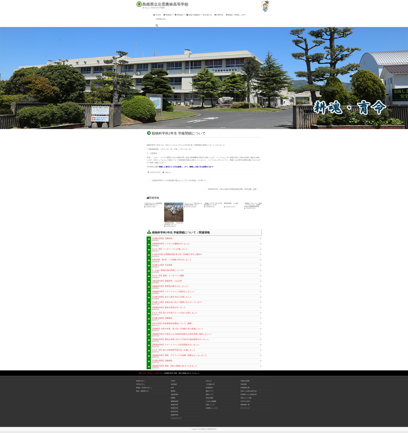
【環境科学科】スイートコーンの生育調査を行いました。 (176, 345)
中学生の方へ (140, 384)
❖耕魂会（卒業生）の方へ (236, 15)
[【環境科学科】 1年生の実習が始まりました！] (173, 203)
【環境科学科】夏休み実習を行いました (168, 308)
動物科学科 (174, 415)
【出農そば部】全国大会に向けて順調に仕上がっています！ (177, 302)
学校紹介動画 (245, 381)
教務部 (173, 391)
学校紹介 (168, 15)
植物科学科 (158, 373)
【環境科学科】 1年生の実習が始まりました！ (173, 223)
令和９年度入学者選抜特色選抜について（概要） (172, 323)
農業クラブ (209, 391)
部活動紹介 (209, 387)
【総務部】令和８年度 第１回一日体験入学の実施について (177, 329)
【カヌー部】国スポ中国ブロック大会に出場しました (174, 313)
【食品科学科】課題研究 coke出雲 (166, 281)
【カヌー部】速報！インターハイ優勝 (167, 276)
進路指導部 (174, 394)
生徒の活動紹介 (194, 15)
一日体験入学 (210, 384)
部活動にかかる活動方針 (249, 394)
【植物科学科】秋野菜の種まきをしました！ (170, 286)
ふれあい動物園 (211, 401)
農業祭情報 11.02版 (231, 203)
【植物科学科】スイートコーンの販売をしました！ (173, 292)
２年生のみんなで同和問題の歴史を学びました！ (153, 204)
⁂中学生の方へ (161, 19)
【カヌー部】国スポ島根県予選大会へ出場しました (173, 350)
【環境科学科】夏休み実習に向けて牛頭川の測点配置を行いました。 (181, 339)
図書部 (173, 398)
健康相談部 (174, 401)
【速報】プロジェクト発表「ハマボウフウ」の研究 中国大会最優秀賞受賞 (253, 204)
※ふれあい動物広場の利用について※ (167, 270)
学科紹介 (180, 15)
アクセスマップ (176, 418)
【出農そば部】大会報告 (161, 265)
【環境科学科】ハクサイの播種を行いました (170, 244)
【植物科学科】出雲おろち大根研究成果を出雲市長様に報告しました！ (182, 334)
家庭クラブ (209, 394)
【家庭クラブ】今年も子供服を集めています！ (213, 204)
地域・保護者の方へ (142, 391)
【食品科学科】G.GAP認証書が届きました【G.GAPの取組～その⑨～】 (177, 180)
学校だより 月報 (246, 398)
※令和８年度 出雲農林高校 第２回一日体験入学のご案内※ (176, 254)
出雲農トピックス (212, 408)
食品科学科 (174, 411)
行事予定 (219, 15)
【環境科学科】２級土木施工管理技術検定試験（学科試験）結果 (233, 189)
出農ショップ (210, 404)
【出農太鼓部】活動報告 (161, 238)
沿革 (172, 387)
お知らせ (208, 15)
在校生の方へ (140, 381)
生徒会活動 (209, 398)
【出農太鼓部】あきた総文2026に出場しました (171, 297)
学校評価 (243, 384)
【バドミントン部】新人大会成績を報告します (193, 204)
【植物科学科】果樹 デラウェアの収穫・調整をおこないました (179, 355)
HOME (158, 15)
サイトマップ (245, 408)
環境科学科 (174, 408)
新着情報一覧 (245, 404)
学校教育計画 (245, 387)
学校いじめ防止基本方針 (249, 391)
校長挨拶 (174, 384)
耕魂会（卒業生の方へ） (144, 387)
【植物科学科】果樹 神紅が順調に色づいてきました (174, 366)
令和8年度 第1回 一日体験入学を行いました (171, 260)
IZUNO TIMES (245, 401)
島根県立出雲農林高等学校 (165, 4)
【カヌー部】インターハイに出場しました (169, 249)
